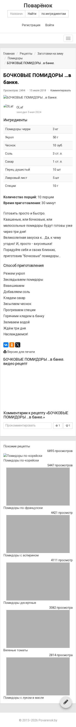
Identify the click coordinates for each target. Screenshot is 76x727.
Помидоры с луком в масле (23, 698)
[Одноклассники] (11, 344)
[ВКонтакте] (5, 344)
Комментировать (60, 90)
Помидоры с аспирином (21, 555)
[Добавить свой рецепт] (66, 702)
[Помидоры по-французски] (38, 487)
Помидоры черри (17, 129)
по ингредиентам (54, 13)
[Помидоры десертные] (38, 581)
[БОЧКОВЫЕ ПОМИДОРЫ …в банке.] (38, 97)
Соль (8, 153)
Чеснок (10, 145)
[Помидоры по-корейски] (38, 455)
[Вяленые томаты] (38, 629)
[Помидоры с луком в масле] (38, 676)
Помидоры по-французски (23, 508)
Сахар (9, 161)
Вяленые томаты (15, 650)
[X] (17, 344)
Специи (10, 186)
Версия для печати (21, 352)
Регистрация (31, 25)
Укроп (9, 137)
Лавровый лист (16, 178)
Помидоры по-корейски (21, 460)
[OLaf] (8, 106)
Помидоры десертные (19, 603)
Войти (49, 25)
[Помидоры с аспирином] (38, 534)
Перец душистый (17, 169)
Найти (32, 13)
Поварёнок (38, 5)
